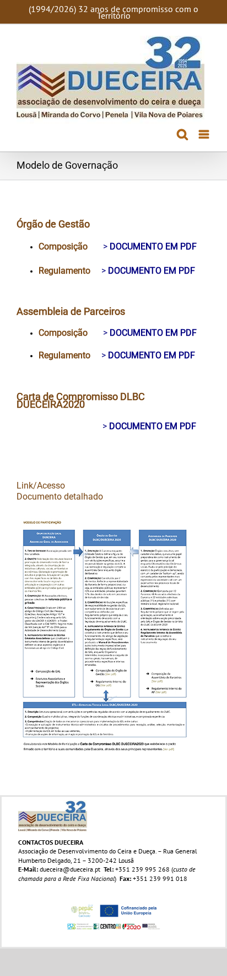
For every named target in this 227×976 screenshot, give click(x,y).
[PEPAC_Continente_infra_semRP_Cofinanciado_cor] (113, 904)
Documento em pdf (153, 246)
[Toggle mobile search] (182, 134)
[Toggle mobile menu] (204, 134)
